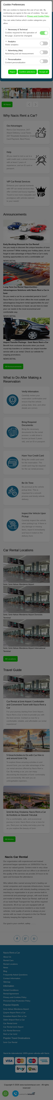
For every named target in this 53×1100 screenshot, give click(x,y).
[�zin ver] (44, 43)
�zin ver (44, 43)
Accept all (43, 72)
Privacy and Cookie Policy (38, 16)
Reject (12, 72)
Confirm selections (27, 72)
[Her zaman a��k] (44, 32)
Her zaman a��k (44, 33)
